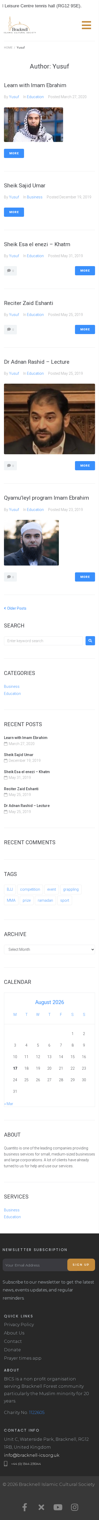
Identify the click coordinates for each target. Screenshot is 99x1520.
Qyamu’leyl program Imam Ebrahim (46, 498)
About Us (14, 1333)
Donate (12, 1349)
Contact (13, 1341)
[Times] (41, 1507)
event (51, 889)
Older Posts (15, 608)
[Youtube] (58, 1507)
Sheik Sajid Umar (24, 185)
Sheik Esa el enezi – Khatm (37, 244)
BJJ (10, 889)
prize (27, 900)
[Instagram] (74, 1507)
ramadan (45, 900)
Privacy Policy (19, 1324)
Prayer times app (22, 1358)
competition (30, 889)
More (14, 153)
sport (64, 900)
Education (35, 97)
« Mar (8, 1104)
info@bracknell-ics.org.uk (31, 1455)
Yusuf (14, 97)
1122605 (37, 1412)
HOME (8, 47)
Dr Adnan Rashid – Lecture (36, 362)
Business (35, 197)
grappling (71, 889)
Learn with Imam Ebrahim (35, 85)
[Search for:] (43, 640)
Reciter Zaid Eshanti (28, 303)
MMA (11, 900)
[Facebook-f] (24, 1507)
